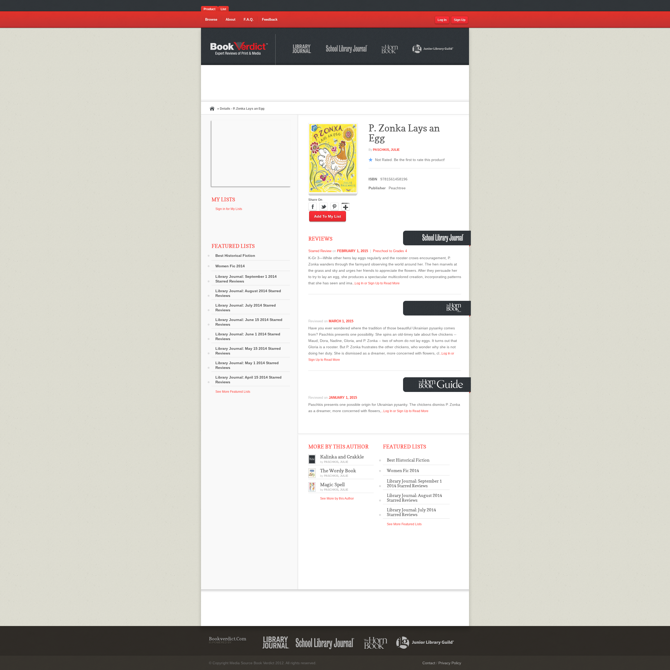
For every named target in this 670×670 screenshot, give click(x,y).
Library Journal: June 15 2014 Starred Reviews (248, 322)
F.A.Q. (249, 19)
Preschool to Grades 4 (390, 251)
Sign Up (459, 20)
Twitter (323, 207)
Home (212, 108)
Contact (428, 663)
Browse (211, 19)
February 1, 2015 (352, 251)
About (230, 19)
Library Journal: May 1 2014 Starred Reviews (247, 365)
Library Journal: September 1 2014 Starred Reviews (246, 278)
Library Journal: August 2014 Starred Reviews (248, 293)
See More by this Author (337, 498)
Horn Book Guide (441, 384)
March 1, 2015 (341, 321)
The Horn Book (390, 49)
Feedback (269, 19)
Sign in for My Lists (228, 209)
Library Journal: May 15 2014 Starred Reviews (248, 350)
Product (209, 9)
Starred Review (319, 251)
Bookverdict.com (239, 49)
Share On (315, 199)
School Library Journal (347, 50)
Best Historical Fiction (235, 255)
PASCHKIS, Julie (386, 150)
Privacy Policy (449, 663)
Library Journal (276, 643)
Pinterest (334, 207)
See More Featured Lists (232, 392)
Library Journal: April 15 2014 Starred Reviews (248, 379)
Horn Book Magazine (455, 307)
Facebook (312, 207)
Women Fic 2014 (230, 266)
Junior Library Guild (433, 50)
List (223, 9)
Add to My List (327, 216)
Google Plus (345, 207)
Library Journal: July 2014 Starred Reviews (245, 307)
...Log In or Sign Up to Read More (376, 283)
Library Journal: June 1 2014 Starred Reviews (247, 336)
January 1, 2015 (343, 398)
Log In (442, 20)
